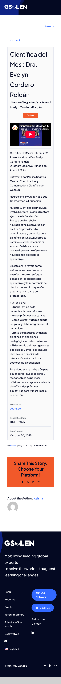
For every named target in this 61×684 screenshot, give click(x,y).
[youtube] (45, 665)
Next (48, 26)
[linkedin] (33, 632)
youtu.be (15, 408)
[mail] (55, 665)
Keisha (13, 445)
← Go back (13, 40)
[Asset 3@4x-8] (15, 6)
